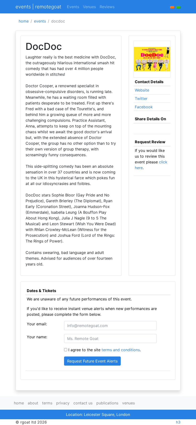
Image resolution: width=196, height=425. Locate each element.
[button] (178, 7)
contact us (83, 403)
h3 (178, 422)
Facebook (144, 106)
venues (128, 403)
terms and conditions (121, 349)
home (24, 21)
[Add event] (172, 7)
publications (107, 403)
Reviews (107, 6)
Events (73, 6)
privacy (63, 403)
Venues (89, 6)
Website (142, 90)
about (33, 403)
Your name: (37, 336)
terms (47, 403)
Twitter (141, 98)
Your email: (37, 324)
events (40, 21)
